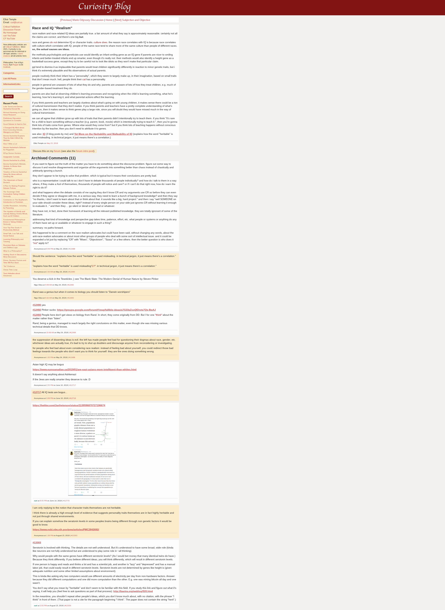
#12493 (71, 298)
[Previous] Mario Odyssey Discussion (81, 19)
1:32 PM (49, 357)
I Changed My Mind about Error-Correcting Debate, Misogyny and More (13, 130)
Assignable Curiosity (11, 157)
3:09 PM (49, 398)
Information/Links (12, 84)
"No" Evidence (9, 266)
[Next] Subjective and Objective (132, 19)
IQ (44, 134)
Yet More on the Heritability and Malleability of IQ (103, 134)
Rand (5, 65)
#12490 (72, 272)
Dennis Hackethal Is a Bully (14, 160)
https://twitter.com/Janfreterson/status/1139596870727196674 (69, 405)
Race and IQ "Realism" (52, 28)
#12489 (72, 249)
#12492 (71, 285)
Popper (16, 65)
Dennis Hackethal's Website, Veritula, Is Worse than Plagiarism (14, 166)
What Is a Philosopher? (12, 251)
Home (109, 19)
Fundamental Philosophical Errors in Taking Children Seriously (14, 222)
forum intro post (85, 151)
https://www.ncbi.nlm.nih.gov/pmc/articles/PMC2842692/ (66, 529)
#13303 (74, 535)
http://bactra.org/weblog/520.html (133, 591)
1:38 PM (49, 535)
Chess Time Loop (10, 270)
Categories (8, 73)
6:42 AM (48, 298)
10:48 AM (50, 332)
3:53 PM (43, 606)
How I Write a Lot (10, 144)
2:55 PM (49, 385)
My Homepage (10, 32)
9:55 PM (43, 501)
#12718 (73, 398)
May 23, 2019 (52, 143)
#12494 (73, 332)
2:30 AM (49, 272)
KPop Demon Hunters (12, 153)
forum (57, 151)
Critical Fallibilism (11, 27)
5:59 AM (48, 285)
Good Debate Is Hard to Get (14, 124)
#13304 (68, 606)
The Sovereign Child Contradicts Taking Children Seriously (14, 194)
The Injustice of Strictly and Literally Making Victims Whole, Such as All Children (15, 213)
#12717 (73, 385)
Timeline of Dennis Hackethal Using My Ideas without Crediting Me (15, 174)
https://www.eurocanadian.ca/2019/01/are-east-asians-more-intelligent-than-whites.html (84, 369)
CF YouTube (9, 38)
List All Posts (9, 78)
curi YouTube (9, 35)
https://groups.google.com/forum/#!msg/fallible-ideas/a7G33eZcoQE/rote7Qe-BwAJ (106, 309)
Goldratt (6, 67)
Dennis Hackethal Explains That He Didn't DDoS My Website (14, 138)
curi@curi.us (16, 22)
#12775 (66, 501)
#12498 (72, 357)
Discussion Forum (11, 30)
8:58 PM (49, 249)
